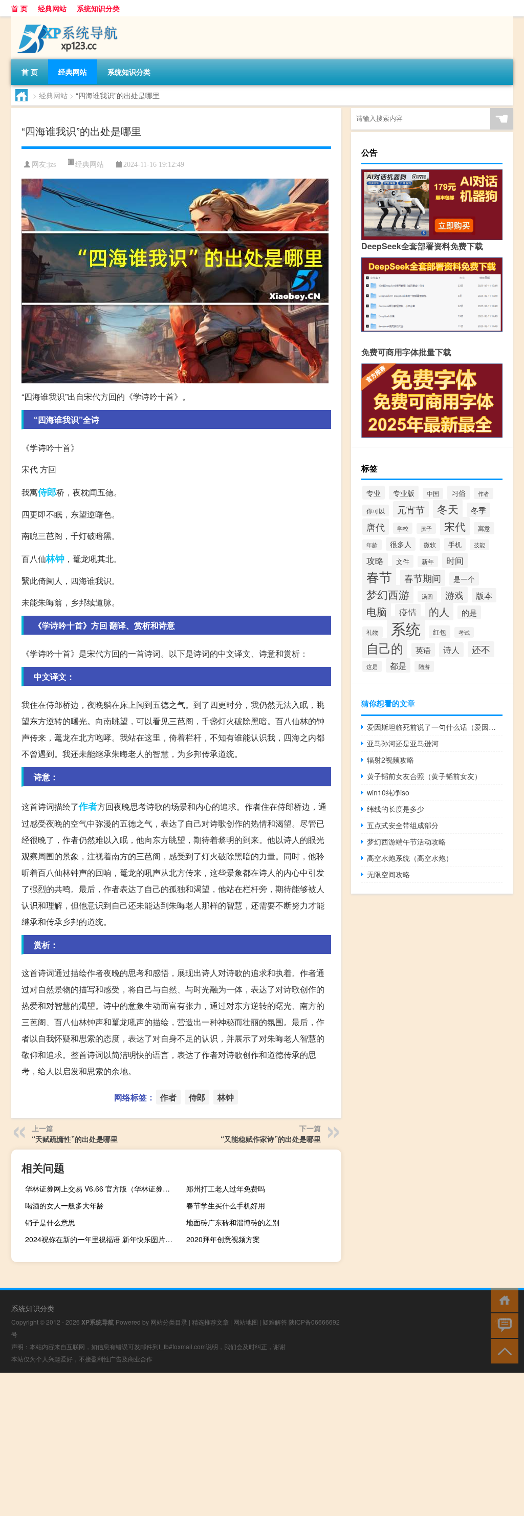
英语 (423, 649)
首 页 (19, 8)
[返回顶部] (502, 1350)
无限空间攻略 (388, 874)
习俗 (458, 492)
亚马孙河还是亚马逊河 (403, 743)
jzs (52, 164)
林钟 (55, 558)
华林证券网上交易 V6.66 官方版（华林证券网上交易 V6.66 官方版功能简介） (101, 1188)
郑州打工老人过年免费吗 (225, 1188)
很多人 (400, 544)
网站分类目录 (168, 1321)
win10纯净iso (388, 792)
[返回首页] (502, 1299)
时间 (455, 560)
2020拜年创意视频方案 (223, 1239)
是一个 (464, 579)
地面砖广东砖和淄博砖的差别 (232, 1222)
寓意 (484, 528)
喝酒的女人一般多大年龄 (64, 1205)
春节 (379, 577)
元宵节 (411, 509)
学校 (402, 528)
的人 (439, 611)
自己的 (384, 648)
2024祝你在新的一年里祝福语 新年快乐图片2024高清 (101, 1239)
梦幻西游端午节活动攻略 (406, 841)
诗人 (451, 650)
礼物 (372, 632)
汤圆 (427, 596)
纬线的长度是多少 (395, 809)
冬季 (478, 509)
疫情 (408, 611)
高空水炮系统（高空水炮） (410, 858)
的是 (469, 612)
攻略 (375, 560)
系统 (406, 628)
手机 (455, 544)
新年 (428, 561)
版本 (484, 595)
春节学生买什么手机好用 (225, 1205)
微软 (430, 544)
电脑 (376, 611)
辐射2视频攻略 (390, 759)
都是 (398, 665)
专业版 (403, 492)
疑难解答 (275, 1321)
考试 (464, 632)
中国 (433, 493)
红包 (439, 632)
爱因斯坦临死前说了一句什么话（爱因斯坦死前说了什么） (435, 727)
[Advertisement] (262, 1444)
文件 (402, 561)
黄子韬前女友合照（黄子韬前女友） (424, 776)
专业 (373, 492)
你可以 (375, 510)
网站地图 (245, 1321)
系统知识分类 (98, 8)
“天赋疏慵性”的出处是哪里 (75, 1139)
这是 (372, 666)
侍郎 (47, 492)
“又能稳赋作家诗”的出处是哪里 (271, 1139)
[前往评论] (502, 1324)
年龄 (372, 545)
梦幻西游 (387, 594)
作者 (88, 806)
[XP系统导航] (65, 20)
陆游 (424, 666)
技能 (479, 545)
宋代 (455, 526)
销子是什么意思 (50, 1222)
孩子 (426, 528)
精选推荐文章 (210, 1321)
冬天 (447, 508)
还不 (481, 649)
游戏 (454, 594)
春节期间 (422, 577)
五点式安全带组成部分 (403, 825)
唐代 (375, 526)
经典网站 (52, 8)
